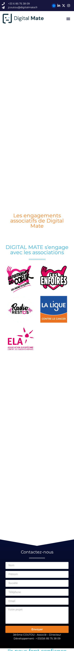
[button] (68, 19)
